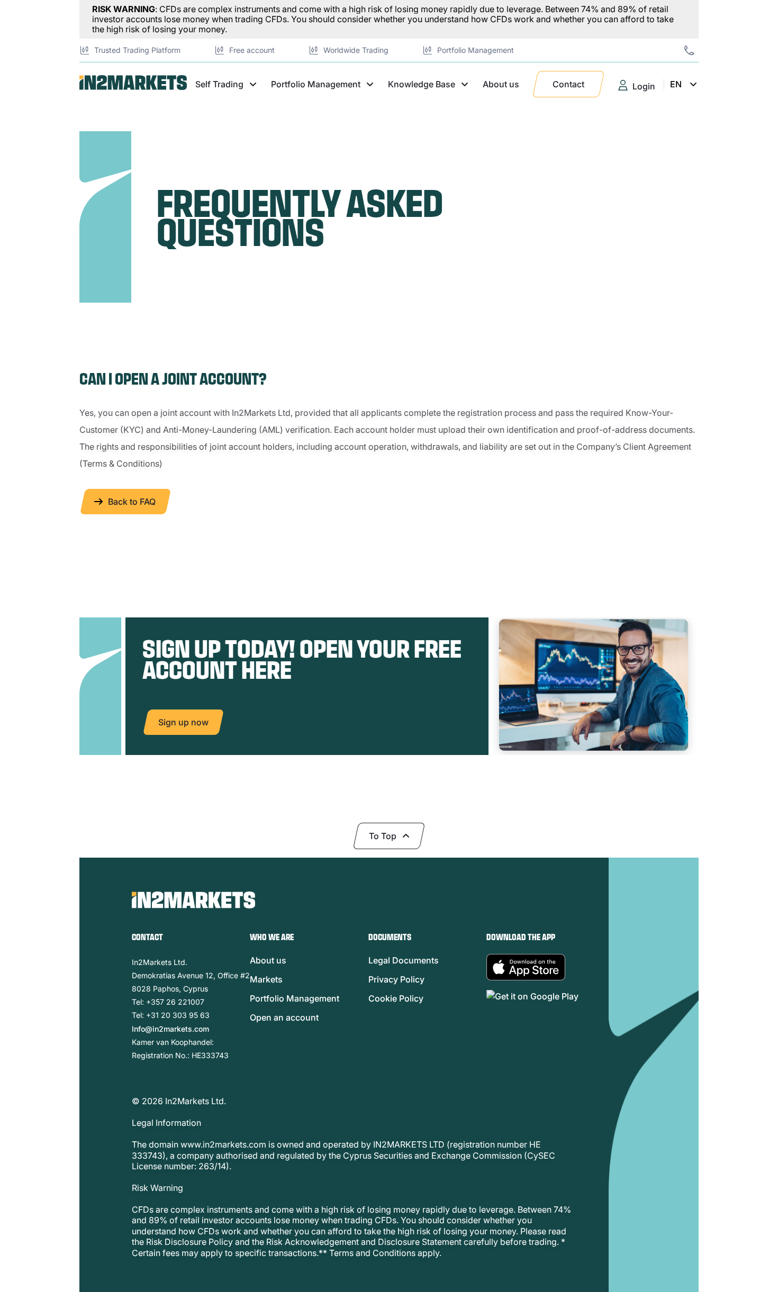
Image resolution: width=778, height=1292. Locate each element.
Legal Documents (403, 960)
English (688, 159)
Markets (266, 979)
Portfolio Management (294, 998)
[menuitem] (696, 136)
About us (501, 84)
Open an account (284, 1017)
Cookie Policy (395, 998)
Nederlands (696, 136)
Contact (568, 84)
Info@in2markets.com (170, 1028)
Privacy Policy (396, 979)
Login (643, 86)
